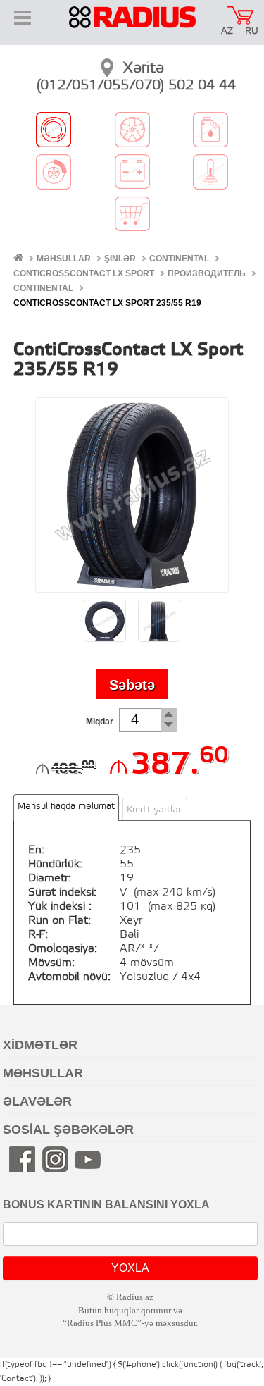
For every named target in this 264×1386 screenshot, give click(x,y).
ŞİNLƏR (120, 259)
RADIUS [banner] (132, 26)
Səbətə (132, 685)
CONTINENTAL (179, 259)
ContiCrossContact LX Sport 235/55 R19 (107, 303)
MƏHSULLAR (64, 259)
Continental (43, 288)
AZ (227, 31)
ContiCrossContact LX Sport (83, 273)
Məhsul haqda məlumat (66, 806)
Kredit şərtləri (155, 810)
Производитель (207, 273)
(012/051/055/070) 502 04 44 (136, 86)
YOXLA (130, 1268)
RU (251, 31)
